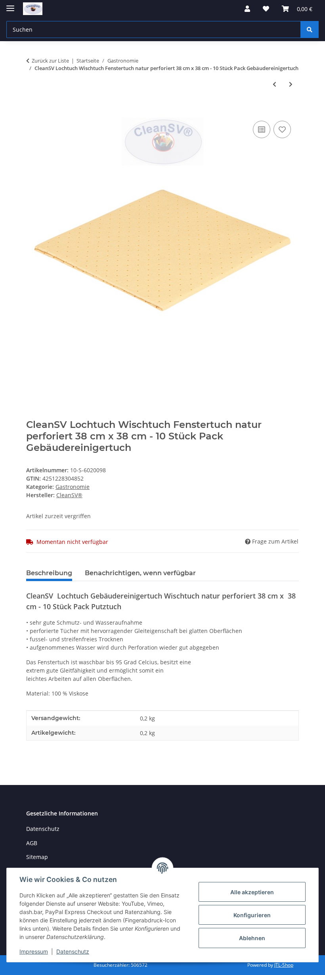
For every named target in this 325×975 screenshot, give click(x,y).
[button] (247, 9)
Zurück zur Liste (50, 60)
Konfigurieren (252, 915)
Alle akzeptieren (252, 892)
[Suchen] (309, 29)
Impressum (33, 951)
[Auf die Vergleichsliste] (261, 129)
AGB (31, 843)
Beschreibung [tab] (49, 573)
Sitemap (37, 857)
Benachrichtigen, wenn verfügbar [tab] (140, 573)
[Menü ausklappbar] (10, 5)
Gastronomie (72, 486)
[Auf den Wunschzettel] (282, 129)
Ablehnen (252, 938)
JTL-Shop (283, 965)
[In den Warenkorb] (32, 110)
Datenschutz (72, 951)
